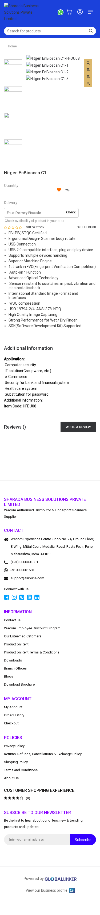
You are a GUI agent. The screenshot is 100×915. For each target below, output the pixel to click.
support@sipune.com (27, 578)
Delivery (10, 203)
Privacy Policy (14, 746)
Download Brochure (19, 684)
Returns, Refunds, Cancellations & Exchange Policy (43, 754)
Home (12, 46)
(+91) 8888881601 (24, 562)
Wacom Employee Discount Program (32, 628)
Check (71, 212)
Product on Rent (16, 644)
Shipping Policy (16, 762)
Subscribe (83, 840)
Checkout (11, 723)
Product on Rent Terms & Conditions (31, 652)
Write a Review (78, 427)
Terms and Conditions (21, 770)
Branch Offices (15, 668)
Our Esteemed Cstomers (22, 636)
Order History (14, 715)
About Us (11, 778)
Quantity (11, 185)
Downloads (13, 660)
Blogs (8, 676)
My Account (13, 707)
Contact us (12, 620)
